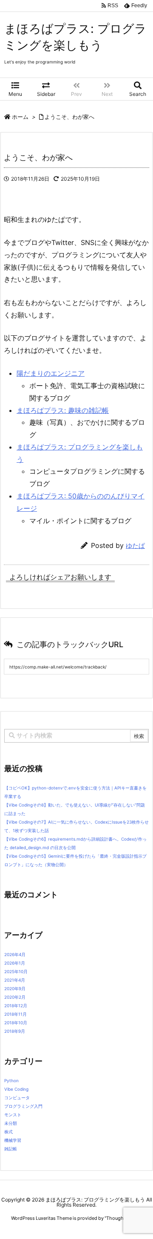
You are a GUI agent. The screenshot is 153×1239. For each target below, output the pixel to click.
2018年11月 (15, 1014)
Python (11, 1080)
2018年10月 (15, 1022)
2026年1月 (14, 962)
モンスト (12, 1114)
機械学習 (12, 1140)
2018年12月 (15, 1005)
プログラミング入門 (23, 1106)
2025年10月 (16, 971)
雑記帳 (10, 1148)
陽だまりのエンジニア (51, 373)
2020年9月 (15, 988)
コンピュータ (17, 1097)
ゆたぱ (135, 546)
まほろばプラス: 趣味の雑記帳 (63, 410)
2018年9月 (14, 1031)
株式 (8, 1131)
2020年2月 (15, 997)
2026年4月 (15, 954)
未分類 (10, 1123)
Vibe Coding (16, 1089)
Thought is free (122, 1218)
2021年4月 (14, 980)
